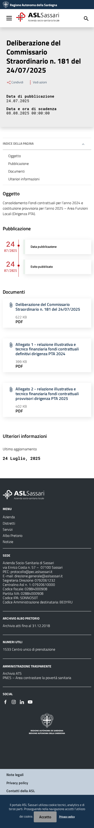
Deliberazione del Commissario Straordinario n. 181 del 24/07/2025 (48, 306)
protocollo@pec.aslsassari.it (31, 571)
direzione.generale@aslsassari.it (38, 576)
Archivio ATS (12, 673)
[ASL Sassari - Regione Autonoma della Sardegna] (26, 494)
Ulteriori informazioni (23, 179)
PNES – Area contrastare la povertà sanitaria (37, 677)
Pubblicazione (18, 163)
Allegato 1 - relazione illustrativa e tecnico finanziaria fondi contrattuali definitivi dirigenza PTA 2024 (47, 349)
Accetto (45, 817)
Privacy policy (17, 783)
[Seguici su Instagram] (13, 701)
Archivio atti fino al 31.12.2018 (26, 625)
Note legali (15, 774)
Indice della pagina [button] (18, 143)
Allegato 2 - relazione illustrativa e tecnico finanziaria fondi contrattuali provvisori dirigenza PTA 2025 (47, 394)
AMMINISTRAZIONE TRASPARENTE (27, 666)
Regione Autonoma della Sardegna (33, 5)
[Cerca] (86, 19)
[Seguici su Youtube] (30, 701)
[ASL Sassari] (6, 5)
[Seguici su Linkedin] (22, 701)
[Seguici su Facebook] (5, 701)
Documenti (16, 171)
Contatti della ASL (20, 790)
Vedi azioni (40, 82)
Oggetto (14, 156)
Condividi (17, 82)
